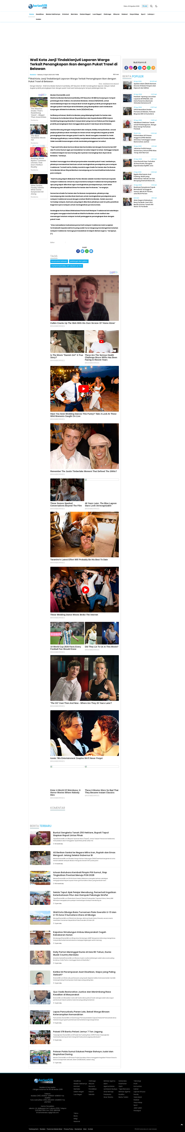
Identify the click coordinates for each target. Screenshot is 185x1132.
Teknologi (137, 1081)
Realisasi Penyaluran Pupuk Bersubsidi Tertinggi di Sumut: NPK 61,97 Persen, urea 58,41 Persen (144, 190)
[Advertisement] (92, 39)
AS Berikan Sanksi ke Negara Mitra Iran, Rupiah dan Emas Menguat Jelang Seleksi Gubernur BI (84, 854)
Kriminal (65, 14)
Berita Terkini (123, 1097)
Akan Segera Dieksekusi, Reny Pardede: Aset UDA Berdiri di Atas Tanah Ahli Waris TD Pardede (143, 203)
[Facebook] (126, 68)
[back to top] (182, 1124)
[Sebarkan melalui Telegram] (91, 251)
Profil (135, 1084)
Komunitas (138, 1086)
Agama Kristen (109, 1086)
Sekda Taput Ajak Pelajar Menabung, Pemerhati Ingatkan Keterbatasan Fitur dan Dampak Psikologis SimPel (84, 894)
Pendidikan (93, 1089)
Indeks (38, 19)
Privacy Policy (68, 1129)
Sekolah (91, 1094)
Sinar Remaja (108, 1092)
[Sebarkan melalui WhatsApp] (87, 251)
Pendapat (137, 1111)
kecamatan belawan (59, 261)
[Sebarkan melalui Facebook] (78, 251)
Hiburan (116, 14)
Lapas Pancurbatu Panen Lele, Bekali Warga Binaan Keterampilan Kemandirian (81, 1013)
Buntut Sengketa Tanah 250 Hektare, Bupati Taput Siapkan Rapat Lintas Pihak (81, 834)
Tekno (76, 1113)
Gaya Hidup (134, 14)
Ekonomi (92, 1086)
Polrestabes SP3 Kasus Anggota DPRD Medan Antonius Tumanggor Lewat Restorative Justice (145, 138)
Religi (75, 1119)
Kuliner (136, 1089)
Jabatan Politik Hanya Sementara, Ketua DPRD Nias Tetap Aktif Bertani (145, 150)
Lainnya (151, 14)
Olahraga (107, 14)
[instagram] (131, 68)
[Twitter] (140, 68)
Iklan (85, 1129)
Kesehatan (123, 1084)
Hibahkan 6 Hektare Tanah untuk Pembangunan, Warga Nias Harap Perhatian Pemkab (145, 125)
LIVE (145, 6)
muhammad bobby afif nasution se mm (66, 266)
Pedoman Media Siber (54, 1129)
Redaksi (33, 75)
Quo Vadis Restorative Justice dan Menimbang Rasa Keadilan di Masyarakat (82, 993)
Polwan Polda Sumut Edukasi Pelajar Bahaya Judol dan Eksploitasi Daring (83, 1053)
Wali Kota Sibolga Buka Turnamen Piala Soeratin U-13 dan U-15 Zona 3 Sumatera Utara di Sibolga (84, 913)
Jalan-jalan (138, 1108)
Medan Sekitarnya (53, 14)
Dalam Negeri (85, 14)
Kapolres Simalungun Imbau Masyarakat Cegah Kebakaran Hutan (79, 933)
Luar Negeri (97, 14)
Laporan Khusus (139, 1092)
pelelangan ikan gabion (78, 261)
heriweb (154, 1129)
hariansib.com (144, 1129)
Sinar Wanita (108, 1097)
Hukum (91, 1092)
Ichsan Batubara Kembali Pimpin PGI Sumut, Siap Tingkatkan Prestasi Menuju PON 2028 (80, 874)
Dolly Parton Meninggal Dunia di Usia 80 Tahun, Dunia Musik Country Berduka (82, 953)
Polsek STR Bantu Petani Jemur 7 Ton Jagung (77, 1031)
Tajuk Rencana (124, 1089)
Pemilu (136, 1094)
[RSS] (153, 68)
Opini (120, 1086)
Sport (143, 14)
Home (31, 14)
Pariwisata (107, 1094)
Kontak (90, 1129)
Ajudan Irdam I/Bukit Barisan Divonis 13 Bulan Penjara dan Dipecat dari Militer (145, 86)
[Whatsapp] (149, 68)
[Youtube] (144, 68)
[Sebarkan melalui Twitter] (82, 251)
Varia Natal (138, 1097)
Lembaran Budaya (110, 1089)
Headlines (40, 14)
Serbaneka (123, 1081)
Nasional (77, 1121)
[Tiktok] (135, 68)
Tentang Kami (33, 1129)
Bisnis (76, 1116)
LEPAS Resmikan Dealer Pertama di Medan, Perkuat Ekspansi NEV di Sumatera (144, 112)
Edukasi (125, 14)
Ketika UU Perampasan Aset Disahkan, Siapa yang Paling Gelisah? (84, 973)
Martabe (74, 14)
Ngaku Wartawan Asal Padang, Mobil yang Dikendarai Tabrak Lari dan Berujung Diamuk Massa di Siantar (144, 178)
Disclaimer (78, 1129)
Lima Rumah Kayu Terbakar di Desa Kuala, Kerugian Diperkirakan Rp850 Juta (144, 163)
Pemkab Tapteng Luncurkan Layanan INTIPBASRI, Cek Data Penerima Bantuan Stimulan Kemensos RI (145, 100)
